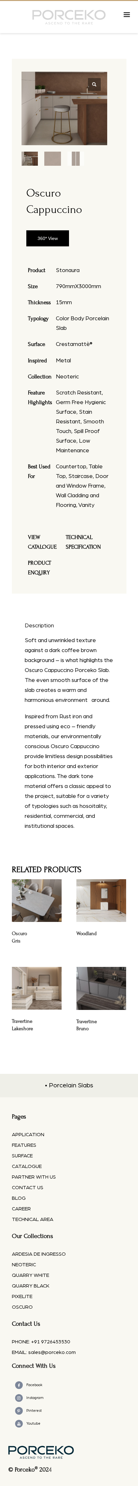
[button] (94, 84)
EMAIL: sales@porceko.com (44, 1352)
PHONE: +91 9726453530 (41, 1341)
